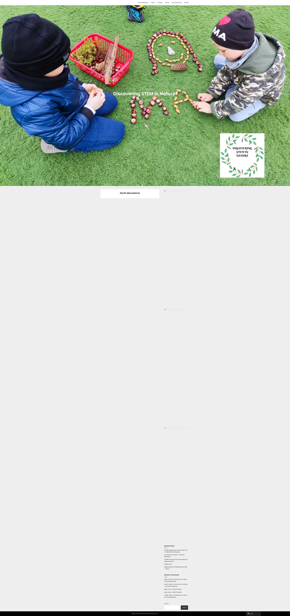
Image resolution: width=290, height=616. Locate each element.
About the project (143, 2)
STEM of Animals (176, 589)
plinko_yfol (167, 589)
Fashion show (168, 564)
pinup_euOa (167, 579)
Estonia (167, 2)
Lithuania (159, 2)
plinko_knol (167, 592)
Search (166, 604)
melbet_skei (167, 595)
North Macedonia (177, 2)
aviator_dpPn (168, 584)
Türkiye (153, 2)
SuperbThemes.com (153, 613)
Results (186, 2)
